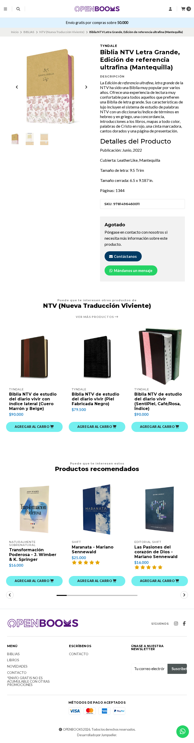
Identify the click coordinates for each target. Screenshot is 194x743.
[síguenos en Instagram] (176, 623)
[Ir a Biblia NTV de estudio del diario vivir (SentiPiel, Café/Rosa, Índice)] (159, 356)
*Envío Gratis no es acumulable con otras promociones (28, 681)
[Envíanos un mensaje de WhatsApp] (182, 731)
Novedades (17, 666)
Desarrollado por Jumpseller (96, 735)
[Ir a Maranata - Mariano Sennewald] (97, 509)
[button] (34, 427)
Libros (13, 660)
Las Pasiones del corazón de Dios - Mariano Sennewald (156, 552)
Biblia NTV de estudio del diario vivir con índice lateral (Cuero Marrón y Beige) (33, 401)
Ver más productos (95, 316)
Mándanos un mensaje (132, 270)
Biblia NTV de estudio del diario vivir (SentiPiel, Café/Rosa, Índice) (158, 401)
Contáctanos (125, 256)
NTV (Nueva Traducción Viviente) (61, 32)
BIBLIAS (28, 32)
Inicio (14, 32)
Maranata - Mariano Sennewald (92, 549)
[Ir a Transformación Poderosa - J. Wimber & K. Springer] (34, 509)
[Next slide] (86, 87)
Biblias (13, 654)
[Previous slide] (17, 87)
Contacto (17, 673)
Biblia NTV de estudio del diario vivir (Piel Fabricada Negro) (95, 399)
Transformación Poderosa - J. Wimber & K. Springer (32, 554)
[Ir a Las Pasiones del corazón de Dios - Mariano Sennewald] (159, 509)
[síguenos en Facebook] (184, 623)
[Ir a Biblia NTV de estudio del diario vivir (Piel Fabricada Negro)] (97, 356)
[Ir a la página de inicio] (97, 9)
